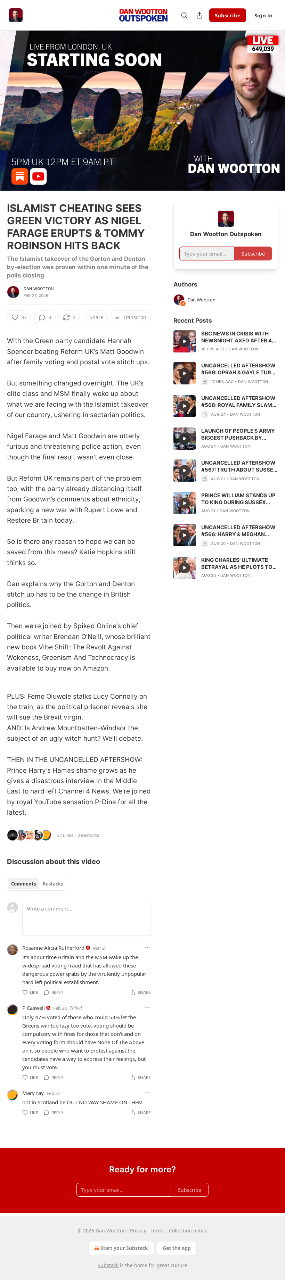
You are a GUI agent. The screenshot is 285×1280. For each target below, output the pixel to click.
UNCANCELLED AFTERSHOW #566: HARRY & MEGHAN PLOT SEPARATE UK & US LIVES (238, 531)
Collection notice (188, 1230)
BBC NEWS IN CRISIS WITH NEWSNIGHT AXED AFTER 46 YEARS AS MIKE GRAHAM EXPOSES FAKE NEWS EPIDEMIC (238, 337)
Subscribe (228, 15)
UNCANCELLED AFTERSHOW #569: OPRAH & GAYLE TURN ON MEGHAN (238, 369)
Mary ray (33, 1092)
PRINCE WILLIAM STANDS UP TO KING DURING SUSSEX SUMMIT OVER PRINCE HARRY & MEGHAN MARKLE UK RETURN (238, 499)
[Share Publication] (199, 15)
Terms (157, 1230)
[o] (184, 341)
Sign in (263, 15)
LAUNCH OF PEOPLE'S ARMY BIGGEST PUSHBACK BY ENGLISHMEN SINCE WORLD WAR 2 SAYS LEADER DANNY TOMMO (238, 434)
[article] (226, 341)
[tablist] (37, 884)
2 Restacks (88, 835)
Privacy (138, 1230)
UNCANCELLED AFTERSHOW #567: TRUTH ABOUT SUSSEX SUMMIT (239, 466)
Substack (108, 1265)
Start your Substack (124, 1248)
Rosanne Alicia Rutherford (53, 947)
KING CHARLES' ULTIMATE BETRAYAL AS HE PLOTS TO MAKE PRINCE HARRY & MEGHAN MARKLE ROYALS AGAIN (236, 564)
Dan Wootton (39, 288)
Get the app (177, 1248)
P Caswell (33, 1007)
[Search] (184, 15)
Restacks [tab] (53, 884)
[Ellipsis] (147, 947)
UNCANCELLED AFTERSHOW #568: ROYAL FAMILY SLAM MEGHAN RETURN (238, 402)
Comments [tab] (23, 884)
